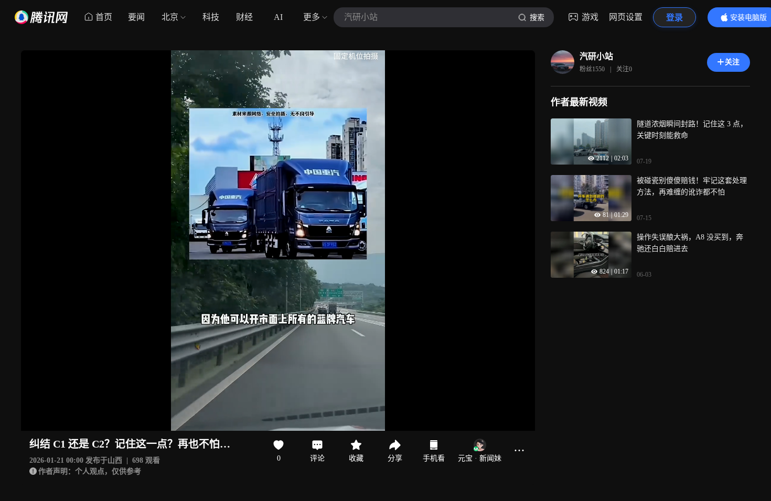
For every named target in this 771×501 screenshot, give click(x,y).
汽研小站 (596, 56)
